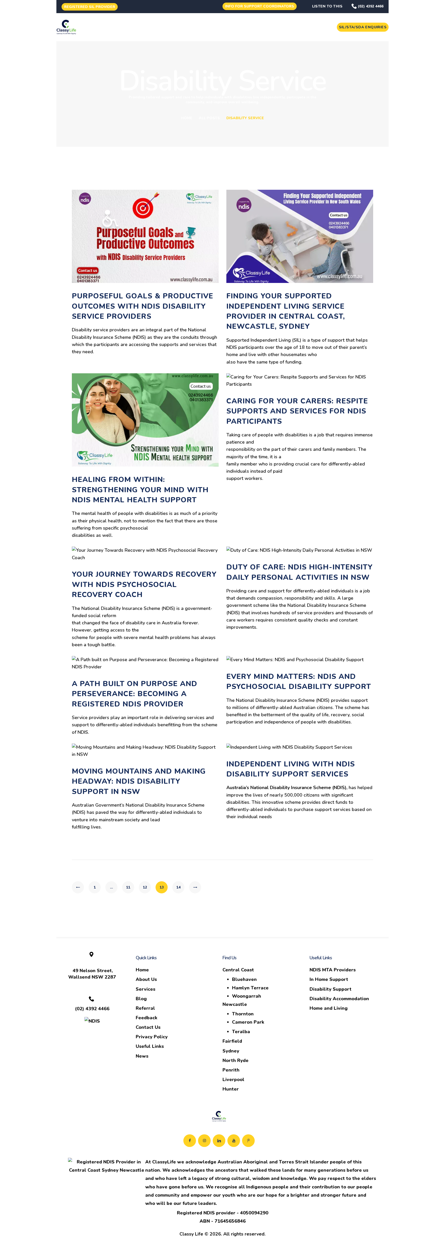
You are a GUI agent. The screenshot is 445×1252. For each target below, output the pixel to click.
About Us (146, 979)
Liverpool (233, 1079)
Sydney (230, 1051)
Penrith (230, 1070)
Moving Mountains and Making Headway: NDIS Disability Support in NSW (139, 781)
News (142, 1056)
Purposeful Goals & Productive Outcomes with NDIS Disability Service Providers (142, 306)
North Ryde (235, 1060)
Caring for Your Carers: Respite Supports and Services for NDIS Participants (297, 411)
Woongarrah (246, 996)
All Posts (209, 118)
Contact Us (148, 1027)
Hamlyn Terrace (250, 988)
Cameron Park (248, 1022)
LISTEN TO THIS (327, 6)
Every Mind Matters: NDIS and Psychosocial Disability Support (298, 682)
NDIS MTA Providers (333, 970)
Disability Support (331, 989)
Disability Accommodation (339, 999)
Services (145, 989)
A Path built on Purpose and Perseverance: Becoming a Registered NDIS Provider (134, 694)
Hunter (230, 1089)
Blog (141, 999)
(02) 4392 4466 (370, 6)
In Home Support (329, 979)
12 (147, 887)
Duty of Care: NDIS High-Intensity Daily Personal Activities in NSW (299, 572)
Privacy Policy (152, 1037)
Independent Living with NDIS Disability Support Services (290, 769)
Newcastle (234, 1004)
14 (180, 887)
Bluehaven (244, 979)
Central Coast (238, 970)
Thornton (243, 1014)
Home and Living (329, 1008)
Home (186, 118)
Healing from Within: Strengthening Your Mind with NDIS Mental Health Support (140, 490)
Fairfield (232, 1041)
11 (130, 887)
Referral (145, 1008)
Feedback (146, 1018)
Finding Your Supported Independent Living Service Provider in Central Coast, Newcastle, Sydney (285, 311)
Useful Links (150, 1046)
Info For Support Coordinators (259, 6)
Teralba (241, 1032)
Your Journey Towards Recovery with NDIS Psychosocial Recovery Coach (144, 584)
